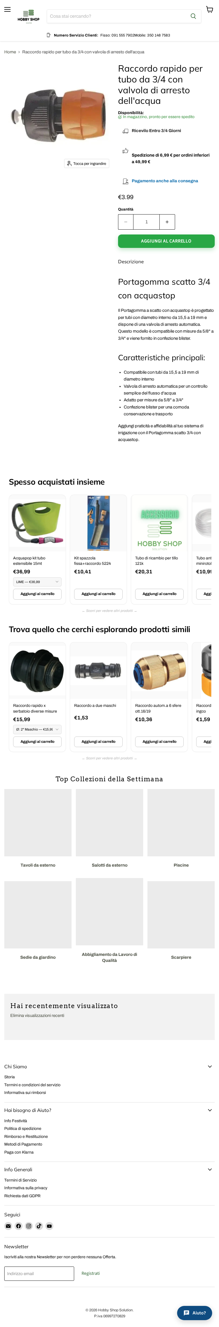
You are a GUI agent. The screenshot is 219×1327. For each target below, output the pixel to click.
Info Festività (15, 1121)
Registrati (91, 1273)
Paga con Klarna (19, 1152)
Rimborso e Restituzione (26, 1136)
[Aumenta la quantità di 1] (167, 222)
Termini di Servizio (20, 1180)
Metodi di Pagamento (23, 1144)
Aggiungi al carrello (37, 594)
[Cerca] (193, 16)
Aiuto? (199, 1313)
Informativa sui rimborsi (25, 1093)
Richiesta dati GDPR (22, 1196)
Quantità (125, 209)
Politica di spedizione (22, 1128)
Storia (9, 1077)
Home (10, 52)
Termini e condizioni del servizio (32, 1085)
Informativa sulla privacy (25, 1188)
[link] (37, 549)
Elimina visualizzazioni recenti (37, 1015)
